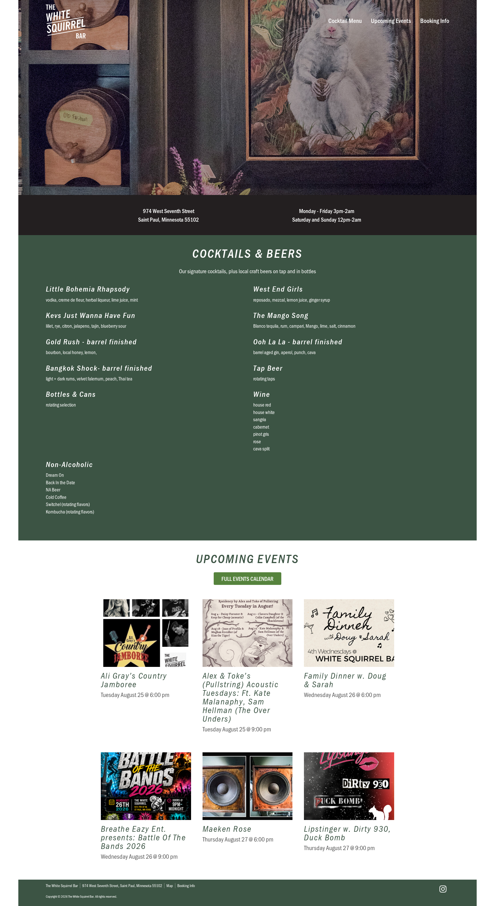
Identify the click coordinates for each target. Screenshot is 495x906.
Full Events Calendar (247, 578)
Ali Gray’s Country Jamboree (146, 670)
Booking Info (434, 20)
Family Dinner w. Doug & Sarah (349, 670)
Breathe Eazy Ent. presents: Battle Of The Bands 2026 (146, 810)
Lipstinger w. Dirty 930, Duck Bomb (349, 810)
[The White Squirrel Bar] (160, 21)
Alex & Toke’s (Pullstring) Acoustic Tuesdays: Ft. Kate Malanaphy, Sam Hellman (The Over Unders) (248, 670)
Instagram (442, 889)
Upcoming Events (391, 20)
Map (169, 885)
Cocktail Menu (345, 20)
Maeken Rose (248, 810)
